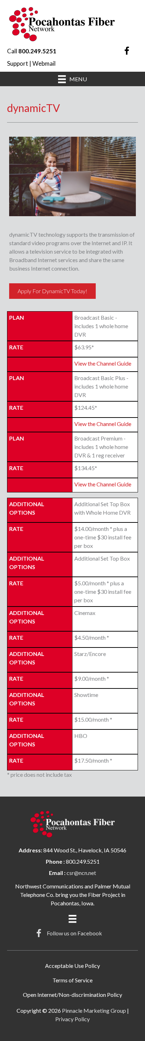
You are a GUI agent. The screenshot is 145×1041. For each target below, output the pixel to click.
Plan (16, 317)
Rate (16, 347)
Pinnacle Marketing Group (94, 1010)
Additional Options (26, 508)
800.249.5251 (37, 51)
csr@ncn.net (81, 872)
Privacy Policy (72, 1019)
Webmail (44, 63)
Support (17, 63)
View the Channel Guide (102, 363)
